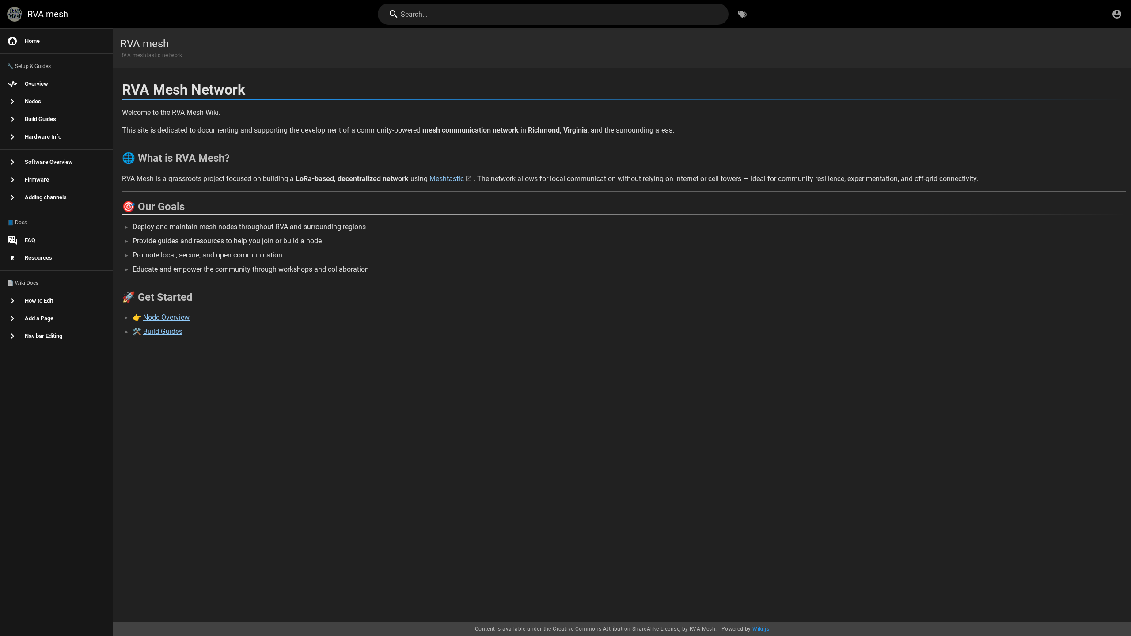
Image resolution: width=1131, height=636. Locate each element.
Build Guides (162, 331)
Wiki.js (760, 629)
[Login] (1116, 14)
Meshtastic (446, 178)
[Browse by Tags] (742, 14)
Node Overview (166, 317)
